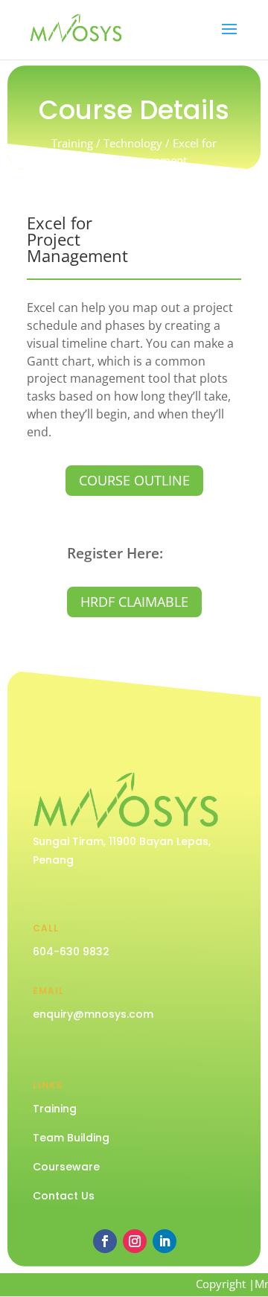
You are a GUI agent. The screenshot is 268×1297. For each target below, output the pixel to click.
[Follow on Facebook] (105, 1241)
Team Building (71, 1137)
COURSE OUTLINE (134, 480)
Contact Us (64, 1195)
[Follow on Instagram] (135, 1241)
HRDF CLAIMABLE (134, 602)
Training (55, 1108)
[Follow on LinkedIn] (164, 1241)
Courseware (66, 1166)
